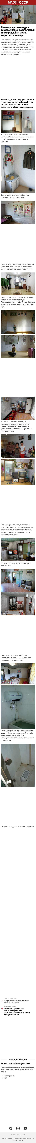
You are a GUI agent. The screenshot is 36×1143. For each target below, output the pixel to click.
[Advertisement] (18, 76)
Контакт (21, 1140)
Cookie (14, 1140)
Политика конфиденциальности (24, 1138)
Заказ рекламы (7, 1138)
